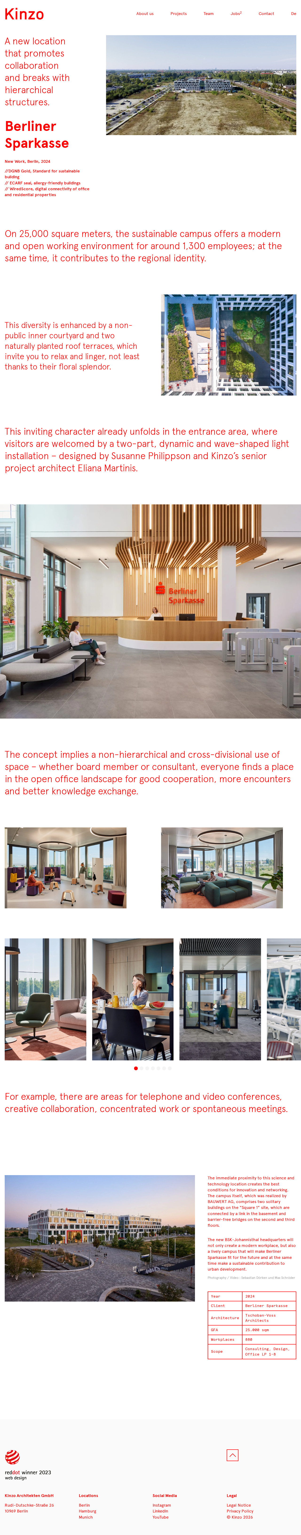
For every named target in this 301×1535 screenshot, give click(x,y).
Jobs (236, 13)
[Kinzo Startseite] (24, 14)
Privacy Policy (240, 1511)
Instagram (162, 1505)
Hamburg (87, 1511)
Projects (178, 13)
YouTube (161, 1517)
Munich (86, 1517)
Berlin (84, 1505)
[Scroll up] (232, 1455)
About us (145, 13)
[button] (136, 1068)
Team (209, 13)
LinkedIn (160, 1511)
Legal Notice (239, 1505)
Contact (266, 13)
